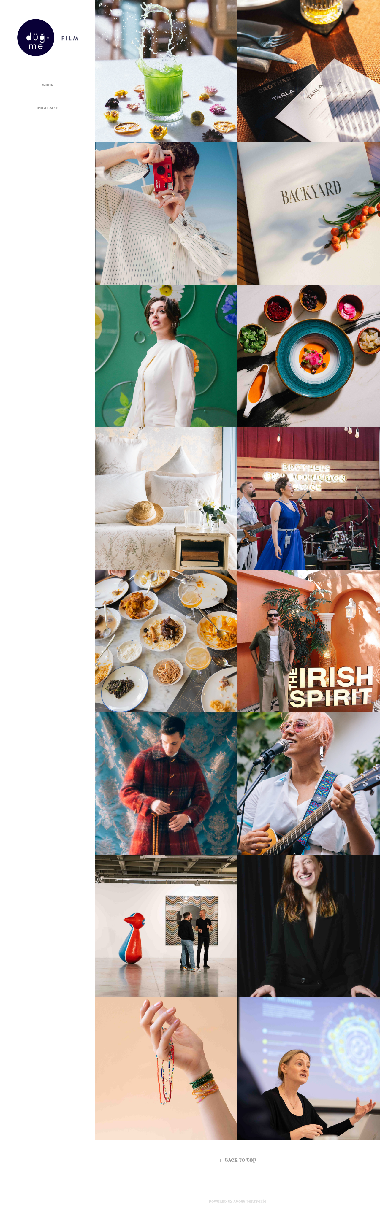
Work (47, 85)
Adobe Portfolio (249, 1201)
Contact (47, 108)
